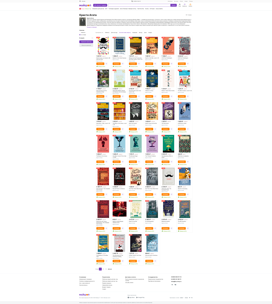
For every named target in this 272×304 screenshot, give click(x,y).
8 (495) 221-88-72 (137, 1)
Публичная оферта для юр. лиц (109, 281)
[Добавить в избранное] (106, 63)
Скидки (186, 1)
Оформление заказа (107, 285)
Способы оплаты (129, 282)
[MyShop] (84, 295)
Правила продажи (106, 283)
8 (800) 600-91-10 (176, 277)
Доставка (176, 1)
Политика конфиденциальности (87, 281)
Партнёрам (170, 1)
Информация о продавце (85, 279)
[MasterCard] (189, 297)
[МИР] (181, 297)
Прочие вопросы (83, 285)
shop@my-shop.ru (176, 281)
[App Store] (131, 297)
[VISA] (186, 297)
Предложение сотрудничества (155, 279)
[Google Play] (140, 297)
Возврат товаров (106, 287)
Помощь (191, 1)
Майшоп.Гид (88, 8)
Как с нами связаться (84, 283)
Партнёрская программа (154, 281)
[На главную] (85, 5)
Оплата (181, 1)
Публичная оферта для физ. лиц (110, 279)
